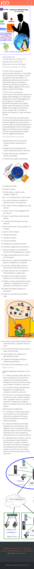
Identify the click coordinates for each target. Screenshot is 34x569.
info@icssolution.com (17, 553)
